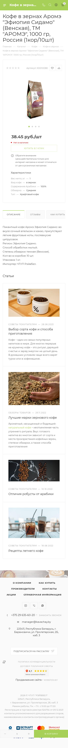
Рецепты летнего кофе (25, 551)
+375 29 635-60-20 (23, 615)
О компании (22, 583)
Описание (13, 214)
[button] (29, 126)
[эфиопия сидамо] (34, 99)
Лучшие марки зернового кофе (32, 417)
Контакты (49, 588)
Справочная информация (43, 594)
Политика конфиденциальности (36, 662)
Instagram (25, 605)
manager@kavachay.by (36, 621)
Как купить (47, 583)
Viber (34, 605)
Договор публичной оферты (36, 666)
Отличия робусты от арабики (30, 494)
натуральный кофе (19, 427)
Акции (11, 594)
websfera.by (51, 680)
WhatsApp (42, 605)
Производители (23, 588)
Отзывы (35, 214)
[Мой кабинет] (56, 5)
